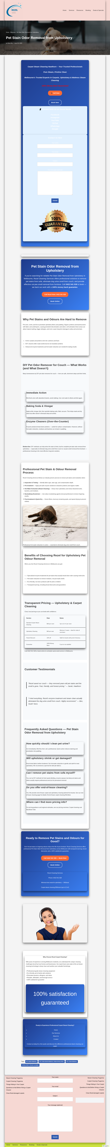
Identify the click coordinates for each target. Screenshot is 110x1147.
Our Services (56, 1033)
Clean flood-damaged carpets (15, 1093)
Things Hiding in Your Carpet (15, 1084)
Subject (55, 161)
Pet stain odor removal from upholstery (51, 1061)
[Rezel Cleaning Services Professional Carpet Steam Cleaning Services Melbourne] (14, 10)
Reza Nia (10, 43)
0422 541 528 (31, 651)
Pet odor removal (31, 1061)
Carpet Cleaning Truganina (14, 1081)
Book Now (55, 102)
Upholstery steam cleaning (30, 1065)
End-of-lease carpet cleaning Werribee (59, 795)
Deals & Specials (98, 10)
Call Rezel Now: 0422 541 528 (55, 294)
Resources (80, 10)
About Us (56, 1036)
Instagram (55, 117)
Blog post (12, 32)
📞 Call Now (55, 93)
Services (71, 10)
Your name (55, 143)
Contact (56, 1039)
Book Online (55, 301)
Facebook (55, 115)
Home (64, 10)
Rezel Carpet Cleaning (59, 957)
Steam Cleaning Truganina (14, 1078)
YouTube (55, 120)
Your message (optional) (55, 170)
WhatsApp (55, 126)
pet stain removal (71, 1061)
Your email (55, 152)
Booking (88, 10)
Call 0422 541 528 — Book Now (55, 858)
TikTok (55, 123)
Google (55, 129)
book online (41, 651)
